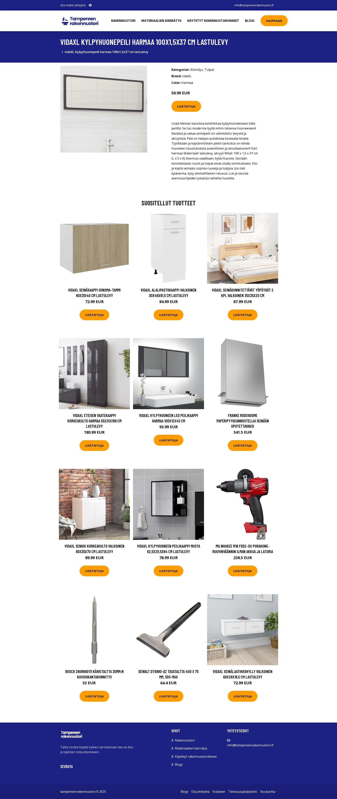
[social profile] (90, 5)
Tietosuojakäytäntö (242, 791)
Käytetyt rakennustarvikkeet (213, 21)
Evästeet (219, 791)
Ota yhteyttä (200, 791)
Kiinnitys (196, 69)
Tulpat (209, 69)
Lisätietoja (186, 106)
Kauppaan (274, 21)
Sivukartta (267, 791)
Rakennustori (123, 21)
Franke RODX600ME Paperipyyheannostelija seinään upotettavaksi (242, 420)
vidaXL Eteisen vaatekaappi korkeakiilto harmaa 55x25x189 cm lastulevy (94, 420)
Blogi (250, 21)
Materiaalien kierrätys (161, 21)
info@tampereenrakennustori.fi (254, 5)
